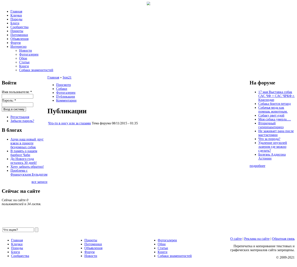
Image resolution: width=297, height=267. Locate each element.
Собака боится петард (274, 103)
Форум (15, 42)
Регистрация (19, 117)
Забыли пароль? (22, 121)
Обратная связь (283, 239)
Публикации (65, 96)
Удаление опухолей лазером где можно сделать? (272, 146)
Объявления (19, 39)
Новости (25, 50)
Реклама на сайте (257, 239)
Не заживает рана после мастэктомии (276, 133)
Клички (16, 15)
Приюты (16, 31)
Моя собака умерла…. (274, 119)
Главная (16, 11)
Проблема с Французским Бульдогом (28, 172)
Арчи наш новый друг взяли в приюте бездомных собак (27, 143)
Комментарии (66, 100)
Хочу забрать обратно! (27, 166)
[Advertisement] (148, 176)
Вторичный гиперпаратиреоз (271, 125)
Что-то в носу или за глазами (69, 123)
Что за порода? (269, 139)
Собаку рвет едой (271, 115)
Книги (24, 66)
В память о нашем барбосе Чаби (23, 153)
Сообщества (19, 27)
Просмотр (63, 85)
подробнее (257, 166)
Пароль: (9, 100)
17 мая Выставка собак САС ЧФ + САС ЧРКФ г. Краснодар (276, 96)
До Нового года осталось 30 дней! (23, 161)
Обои (23, 58)
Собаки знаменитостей (36, 70)
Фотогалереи (28, 54)
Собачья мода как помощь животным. (273, 109)
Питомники (19, 35)
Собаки (61, 89)
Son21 (67, 77)
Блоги (14, 23)
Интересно (18, 46)
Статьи (24, 62)
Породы (16, 19)
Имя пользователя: (17, 92)
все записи (39, 182)
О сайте (236, 239)
